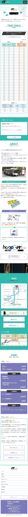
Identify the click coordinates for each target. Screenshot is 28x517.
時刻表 (2, 474)
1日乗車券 (3, 486)
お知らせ (3, 476)
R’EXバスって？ (4, 479)
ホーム (2, 471)
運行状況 (3, 492)
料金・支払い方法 (4, 484)
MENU (25, 2)
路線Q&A (3, 489)
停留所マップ (3, 481)
